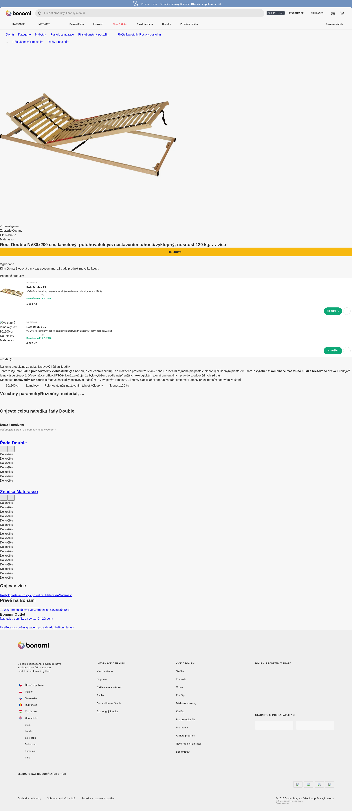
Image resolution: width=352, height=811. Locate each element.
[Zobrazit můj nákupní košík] (341, 13)
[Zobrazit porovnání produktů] (333, 13)
